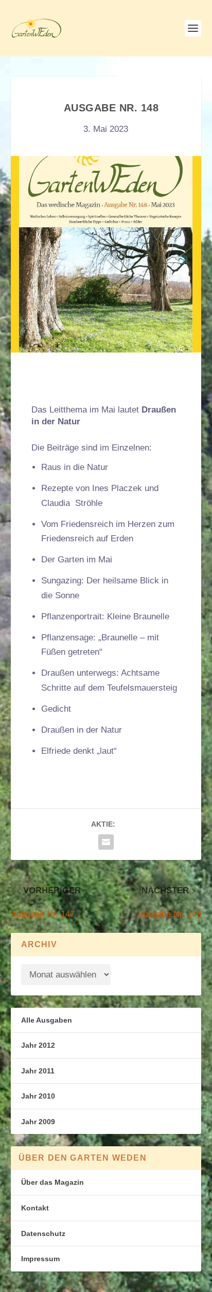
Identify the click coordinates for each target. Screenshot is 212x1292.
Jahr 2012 (38, 1045)
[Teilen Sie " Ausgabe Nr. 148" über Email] (106, 842)
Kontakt (35, 1208)
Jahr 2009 (38, 1122)
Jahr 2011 (38, 1071)
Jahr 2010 (38, 1096)
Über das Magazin (52, 1182)
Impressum (40, 1259)
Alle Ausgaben (46, 1020)
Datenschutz (43, 1233)
